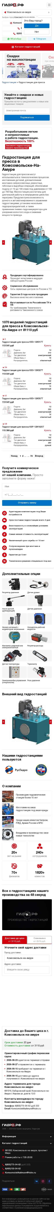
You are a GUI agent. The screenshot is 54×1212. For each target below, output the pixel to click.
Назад (14, 456)
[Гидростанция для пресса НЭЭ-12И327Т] (27, 378)
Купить (47, 346)
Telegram (41, 39)
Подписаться (27, 118)
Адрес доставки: (12, 964)
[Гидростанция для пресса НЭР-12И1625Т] (27, 435)
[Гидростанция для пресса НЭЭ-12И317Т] (27, 350)
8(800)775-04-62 (17, 1165)
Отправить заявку (27, 503)
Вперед (39, 456)
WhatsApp (15, 39)
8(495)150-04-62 (13, 1169)
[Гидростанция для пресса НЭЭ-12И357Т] (27, 406)
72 (31, 456)
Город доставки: (12, 953)
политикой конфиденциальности (28, 1208)
